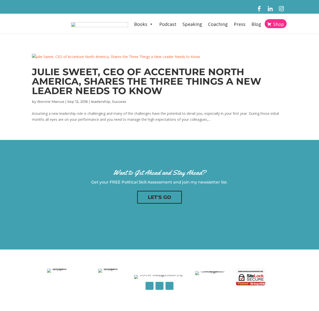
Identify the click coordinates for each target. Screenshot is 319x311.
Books (140, 24)
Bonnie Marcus (50, 101)
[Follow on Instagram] (169, 286)
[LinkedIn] (270, 9)
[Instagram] (281, 9)
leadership (100, 101)
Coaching (218, 24)
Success (119, 101)
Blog (256, 24)
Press (239, 24)
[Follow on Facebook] (150, 286)
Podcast (167, 24)
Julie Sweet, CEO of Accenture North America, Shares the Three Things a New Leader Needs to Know (146, 81)
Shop (278, 24)
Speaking (192, 24)
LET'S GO (159, 197)
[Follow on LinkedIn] (159, 286)
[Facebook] (259, 9)
